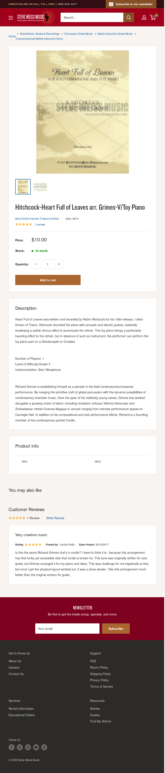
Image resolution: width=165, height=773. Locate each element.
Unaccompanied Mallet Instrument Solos (39, 38)
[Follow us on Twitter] (20, 747)
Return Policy (99, 667)
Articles (95, 708)
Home (12, 36)
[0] (153, 17)
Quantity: (22, 264)
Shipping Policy (100, 674)
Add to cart (48, 280)
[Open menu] (11, 18)
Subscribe (115, 628)
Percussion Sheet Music (78, 33)
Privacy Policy (99, 680)
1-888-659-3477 (66, 4)
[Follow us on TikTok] (44, 747)
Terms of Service (101, 686)
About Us (15, 661)
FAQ (93, 661)
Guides (95, 715)
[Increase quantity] (59, 264)
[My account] (144, 17)
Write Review (55, 518)
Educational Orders (22, 715)
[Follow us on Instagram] (28, 747)
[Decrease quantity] (36, 264)
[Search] (128, 17)
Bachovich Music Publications (37, 218)
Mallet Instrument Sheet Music (115, 33)
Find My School (100, 721)
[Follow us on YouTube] (36, 747)
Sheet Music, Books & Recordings (40, 33)
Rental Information (21, 708)
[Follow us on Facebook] (12, 747)
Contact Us (16, 674)
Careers (14, 667)
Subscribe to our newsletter (134, 4)
